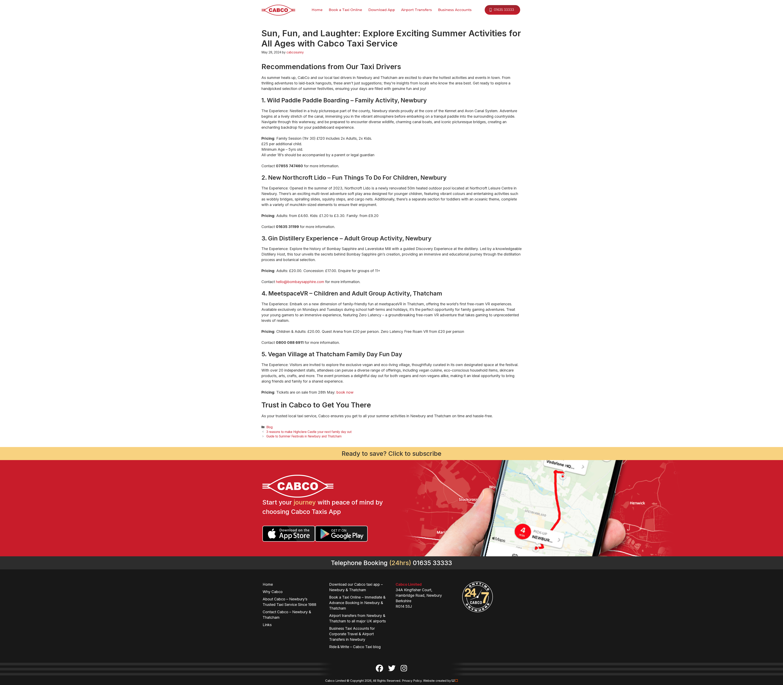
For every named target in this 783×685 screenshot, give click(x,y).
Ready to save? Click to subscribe (391, 453)
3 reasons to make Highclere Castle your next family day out (309, 432)
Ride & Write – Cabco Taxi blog (355, 647)
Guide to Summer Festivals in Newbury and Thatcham (304, 436)
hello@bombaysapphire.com (300, 282)
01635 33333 (504, 10)
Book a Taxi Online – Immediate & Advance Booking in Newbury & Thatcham (357, 602)
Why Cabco (273, 592)
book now (345, 392)
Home (268, 584)
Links (267, 625)
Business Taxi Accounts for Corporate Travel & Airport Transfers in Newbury (352, 634)
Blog (269, 427)
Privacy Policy (411, 681)
